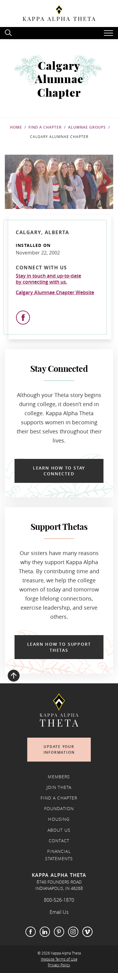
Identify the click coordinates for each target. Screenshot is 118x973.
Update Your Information (59, 749)
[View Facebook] (23, 317)
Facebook (30, 932)
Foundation (59, 808)
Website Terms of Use (59, 959)
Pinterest (59, 932)
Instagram (73, 932)
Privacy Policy (59, 965)
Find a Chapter (45, 127)
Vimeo (87, 932)
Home (16, 127)
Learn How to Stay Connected (59, 471)
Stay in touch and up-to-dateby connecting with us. (48, 278)
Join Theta (59, 787)
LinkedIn (45, 932)
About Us (59, 830)
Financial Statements (59, 855)
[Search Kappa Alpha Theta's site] (9, 32)
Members (59, 776)
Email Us (59, 912)
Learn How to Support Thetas (59, 647)
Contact (59, 840)
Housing (59, 819)
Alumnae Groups (87, 127)
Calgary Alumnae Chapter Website (55, 292)
